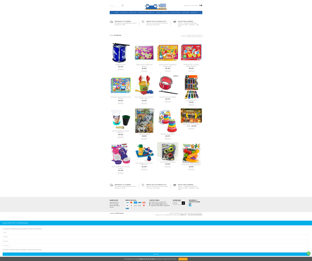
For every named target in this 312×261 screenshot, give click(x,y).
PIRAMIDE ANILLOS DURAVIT (168, 134)
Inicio (116, 12)
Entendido (183, 259)
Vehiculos (165, 12)
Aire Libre (185, 12)
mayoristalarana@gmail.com (159, 204)
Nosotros (194, 12)
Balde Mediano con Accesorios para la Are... (144, 97)
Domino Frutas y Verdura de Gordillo (144, 65)
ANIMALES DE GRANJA (144, 134)
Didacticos (132, 12)
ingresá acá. (183, 214)
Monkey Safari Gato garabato (191, 124)
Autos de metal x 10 (191, 100)
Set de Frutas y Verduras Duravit (191, 164)
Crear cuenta (187, 5)
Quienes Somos (114, 202)
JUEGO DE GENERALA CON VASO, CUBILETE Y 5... (120, 131)
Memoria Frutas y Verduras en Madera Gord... (167, 65)
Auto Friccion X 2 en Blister (168, 162)
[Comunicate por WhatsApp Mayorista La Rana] (308, 253)
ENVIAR (156, 254)
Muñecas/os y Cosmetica (146, 12)
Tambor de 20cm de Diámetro (167, 97)
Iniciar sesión (194, 5)
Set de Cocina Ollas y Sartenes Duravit (121, 167)
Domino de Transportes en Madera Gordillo (120, 97)
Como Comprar (114, 204)
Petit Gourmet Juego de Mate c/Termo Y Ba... (144, 163)
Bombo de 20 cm (120, 64)
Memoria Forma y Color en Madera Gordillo (191, 65)
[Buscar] (122, 5)
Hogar (158, 12)
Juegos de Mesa (175, 12)
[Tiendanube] (117, 213)
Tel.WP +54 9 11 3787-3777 (158, 202)
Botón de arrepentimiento (195, 214)
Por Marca (123, 12)
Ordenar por (184, 36)
